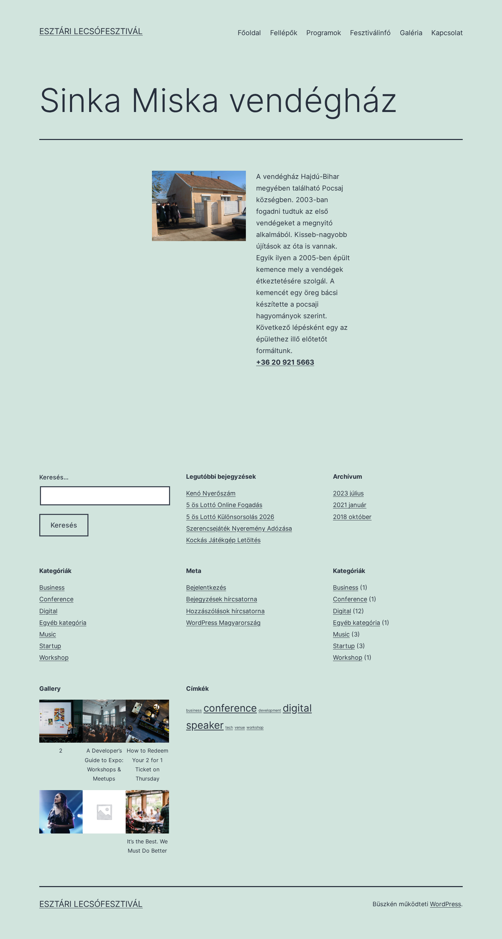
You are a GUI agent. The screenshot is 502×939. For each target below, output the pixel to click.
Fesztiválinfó (370, 33)
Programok (323, 33)
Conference (56, 599)
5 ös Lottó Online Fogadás (224, 504)
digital (297, 708)
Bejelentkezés (206, 587)
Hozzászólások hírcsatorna (225, 611)
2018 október (352, 516)
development (270, 710)
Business (52, 587)
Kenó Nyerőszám (211, 493)
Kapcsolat (447, 33)
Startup (50, 645)
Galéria (411, 33)
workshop (255, 727)
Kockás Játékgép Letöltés (223, 540)
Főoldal (249, 33)
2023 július (348, 493)
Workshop (54, 657)
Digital (48, 611)
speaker (205, 725)
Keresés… (54, 477)
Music (47, 634)
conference (230, 708)
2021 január (349, 504)
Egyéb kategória (62, 622)
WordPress (445, 904)
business (194, 710)
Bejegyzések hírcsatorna (221, 599)
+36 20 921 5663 (285, 362)
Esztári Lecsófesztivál (91, 31)
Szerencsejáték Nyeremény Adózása (239, 528)
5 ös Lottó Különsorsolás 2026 (230, 516)
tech (229, 727)
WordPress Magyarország (223, 622)
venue (240, 727)
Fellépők (283, 33)
